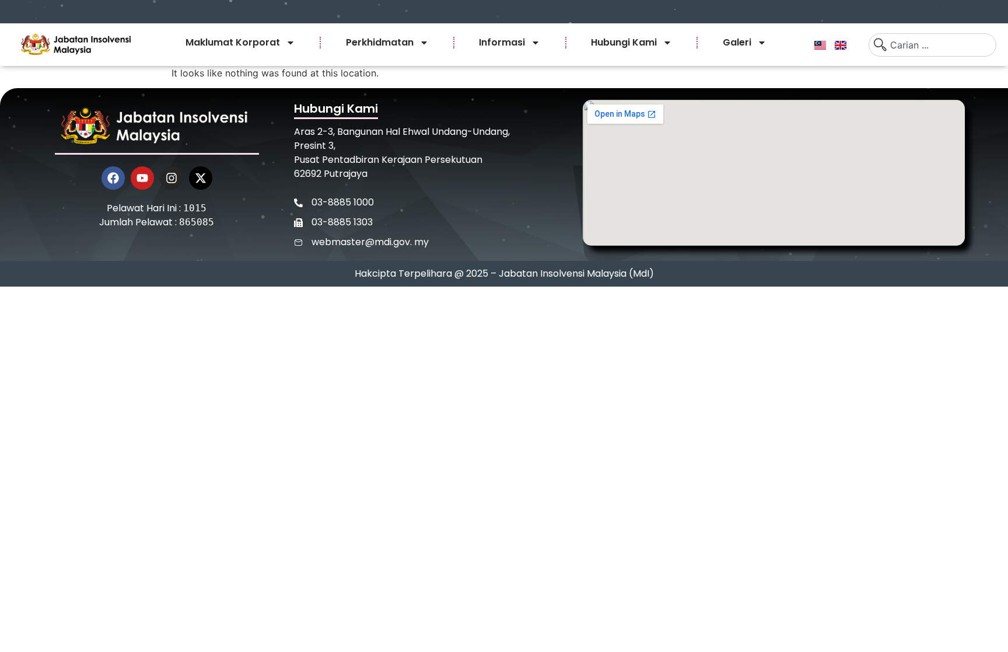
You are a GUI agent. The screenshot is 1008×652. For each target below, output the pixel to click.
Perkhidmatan (380, 42)
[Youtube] (142, 178)
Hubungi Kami (624, 42)
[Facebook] (113, 178)
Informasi (502, 42)
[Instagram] (171, 178)
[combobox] (932, 45)
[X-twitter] (200, 178)
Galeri (737, 42)
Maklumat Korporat (233, 42)
